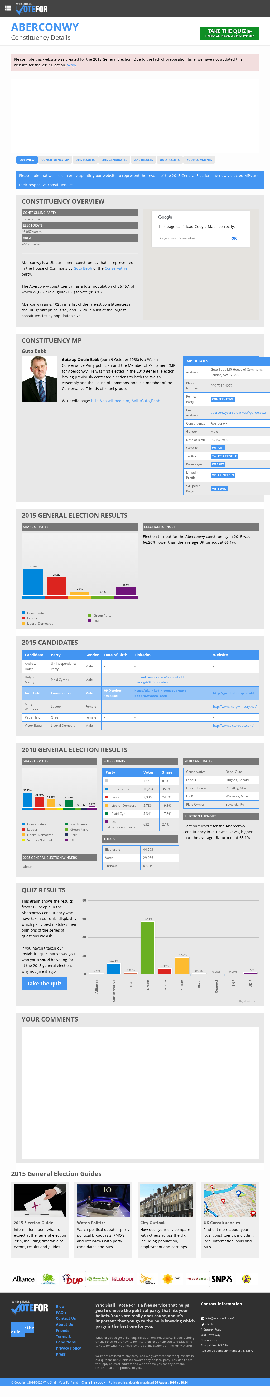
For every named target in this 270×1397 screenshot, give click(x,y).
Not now (193, 738)
